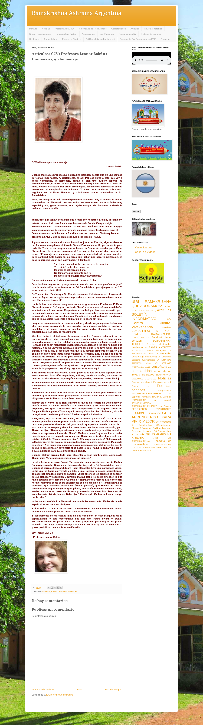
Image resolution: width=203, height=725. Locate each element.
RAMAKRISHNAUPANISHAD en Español (151, 406)
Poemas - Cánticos (71, 39)
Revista (152, 413)
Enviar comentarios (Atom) (59, 694)
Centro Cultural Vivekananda (64, 592)
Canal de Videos (145, 251)
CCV (169, 319)
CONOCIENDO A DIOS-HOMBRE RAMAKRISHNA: (151, 332)
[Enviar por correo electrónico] (48, 587)
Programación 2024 (64, 28)
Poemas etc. (141, 386)
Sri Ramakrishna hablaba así (100, 39)
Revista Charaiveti (153, 28)
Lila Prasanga (107, 34)
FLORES (149, 351)
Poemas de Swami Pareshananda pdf (151, 382)
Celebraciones (118, 28)
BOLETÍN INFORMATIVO (144, 316)
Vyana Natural (143, 247)
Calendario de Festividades (93, 28)
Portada (33, 28)
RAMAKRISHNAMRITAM (141, 403)
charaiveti (166, 327)
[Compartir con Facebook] (57, 587)
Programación (164, 390)
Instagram (161, 350)
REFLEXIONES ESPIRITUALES (151, 409)
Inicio (79, 689)
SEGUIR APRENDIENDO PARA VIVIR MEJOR (151, 417)
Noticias (46, 28)
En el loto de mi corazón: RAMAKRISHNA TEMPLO (151, 340)
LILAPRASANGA (163, 375)
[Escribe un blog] (51, 587)
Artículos (135, 28)
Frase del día (50, 39)
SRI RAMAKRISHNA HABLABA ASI (151, 436)
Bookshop (34, 39)
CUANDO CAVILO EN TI (141, 338)
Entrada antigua (113, 689)
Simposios (147, 428)
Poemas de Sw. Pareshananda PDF (138, 39)
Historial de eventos (151, 34)
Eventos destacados (159, 344)
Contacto (165, 39)
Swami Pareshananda (40, 34)
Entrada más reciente (43, 689)
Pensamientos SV (127, 34)
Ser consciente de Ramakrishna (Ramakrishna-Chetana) (151, 424)
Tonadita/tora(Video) (162, 444)
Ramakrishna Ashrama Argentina (76, 13)
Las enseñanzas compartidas (151, 369)
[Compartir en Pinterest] (60, 587)
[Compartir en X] (54, 587)
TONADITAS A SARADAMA (143, 448)
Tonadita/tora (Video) (66, 34)
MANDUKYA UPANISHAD (144, 379)
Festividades (139, 347)
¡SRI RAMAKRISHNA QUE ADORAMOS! (151, 304)
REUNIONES (139, 413)
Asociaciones (88, 34)
